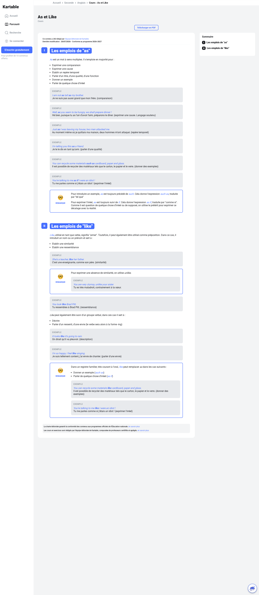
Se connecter (17, 41)
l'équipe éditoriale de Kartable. (77, 39)
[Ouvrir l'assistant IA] (252, 588)
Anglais (81, 2)
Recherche (15, 32)
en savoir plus (134, 426)
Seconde (69, 2)
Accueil (14, 15)
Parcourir (15, 24)
